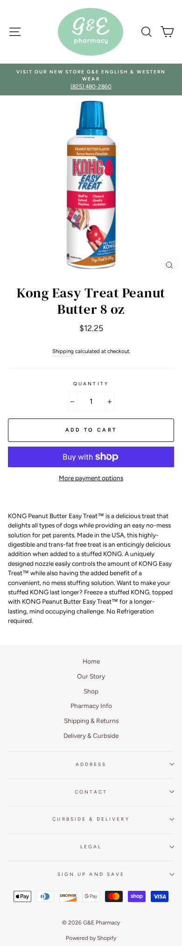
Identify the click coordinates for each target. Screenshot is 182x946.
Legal (91, 847)
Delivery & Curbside (91, 735)
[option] (91, 79)
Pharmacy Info (91, 705)
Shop (91, 691)
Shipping (63, 351)
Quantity (90, 384)
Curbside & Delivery (90, 819)
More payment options (91, 478)
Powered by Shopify (91, 938)
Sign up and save (91, 874)
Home (91, 661)
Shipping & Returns (91, 720)
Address (91, 764)
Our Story (91, 676)
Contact (91, 792)
